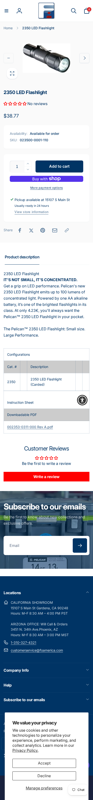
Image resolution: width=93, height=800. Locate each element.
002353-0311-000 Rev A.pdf (30, 427)
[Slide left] (9, 58)
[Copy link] (66, 230)
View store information (31, 212)
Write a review (46, 476)
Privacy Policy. (25, 750)
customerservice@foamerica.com (37, 650)
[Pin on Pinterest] (42, 230)
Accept (44, 763)
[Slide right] (84, 58)
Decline (44, 775)
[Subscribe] (80, 545)
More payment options (46, 188)
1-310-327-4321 (23, 642)
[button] (6, 11)
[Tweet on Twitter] (31, 230)
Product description (22, 257)
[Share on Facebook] (19, 230)
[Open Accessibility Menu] (82, 400)
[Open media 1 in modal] (46, 58)
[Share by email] (55, 230)
